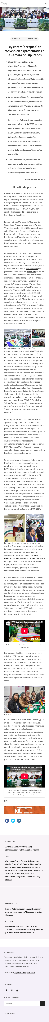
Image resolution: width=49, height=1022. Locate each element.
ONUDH (15, 558)
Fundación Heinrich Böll (32, 558)
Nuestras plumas (31, 849)
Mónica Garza (11, 870)
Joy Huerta (36, 867)
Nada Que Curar (25, 870)
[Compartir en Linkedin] (19, 822)
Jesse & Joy (26, 867)
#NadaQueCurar (12, 861)
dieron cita (31, 271)
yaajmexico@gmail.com (24, 972)
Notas (21, 849)
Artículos (9, 846)
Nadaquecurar (11, 849)
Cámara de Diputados (30, 861)
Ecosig (29, 846)
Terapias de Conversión (26, 876)
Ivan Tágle (16, 867)
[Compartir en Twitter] (13, 822)
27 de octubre (32, 268)
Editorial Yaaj (19, 39)
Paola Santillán (18, 873)
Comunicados (20, 846)
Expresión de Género (20, 864)
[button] (42, 689)
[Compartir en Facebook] (7, 822)
